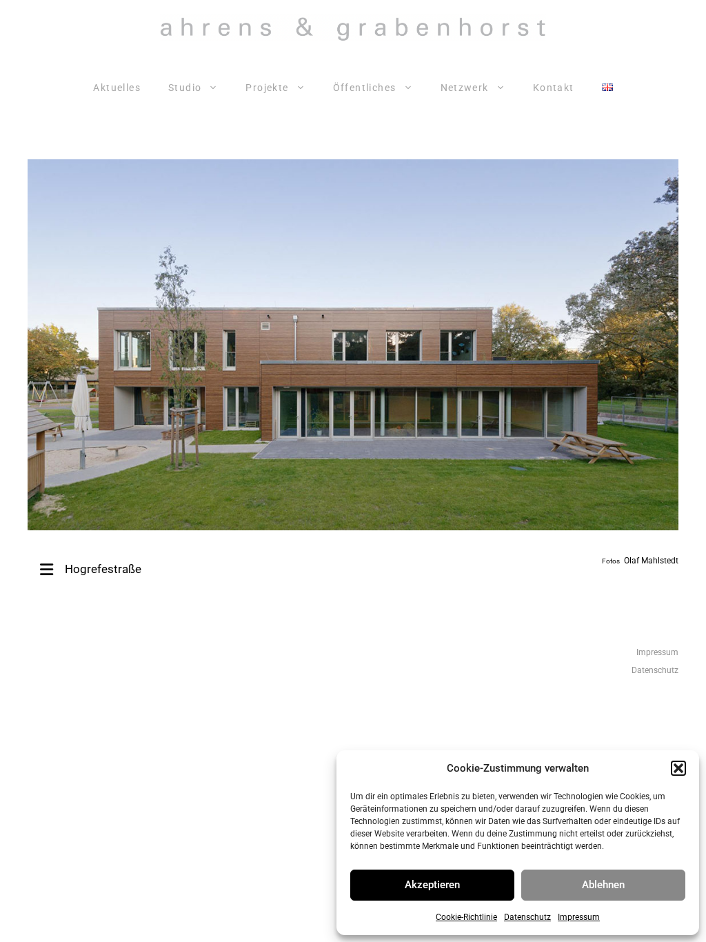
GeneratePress (531, 727)
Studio (184, 87)
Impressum (579, 917)
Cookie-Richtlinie (466, 917)
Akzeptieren (432, 885)
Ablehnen (603, 885)
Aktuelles (117, 87)
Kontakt (553, 87)
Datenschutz (527, 917)
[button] (678, 768)
